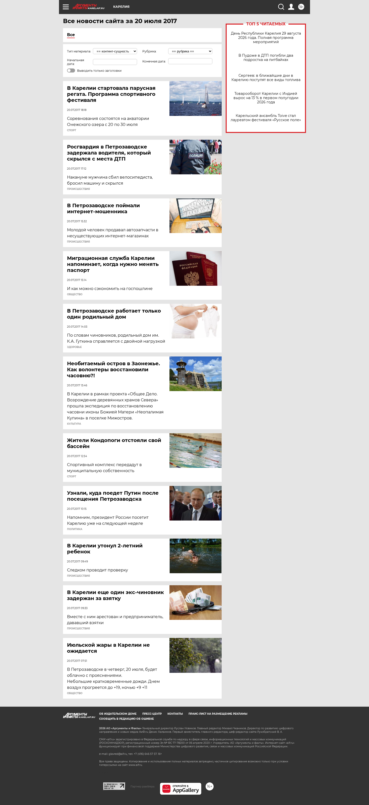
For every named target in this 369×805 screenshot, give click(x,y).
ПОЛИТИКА (74, 529)
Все (71, 34)
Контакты (175, 713)
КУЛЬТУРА (74, 424)
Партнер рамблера (142, 786)
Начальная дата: (75, 62)
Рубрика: (149, 51)
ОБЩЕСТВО (74, 294)
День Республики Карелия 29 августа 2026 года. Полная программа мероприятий (266, 37)
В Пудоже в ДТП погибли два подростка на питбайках (265, 57)
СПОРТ (71, 130)
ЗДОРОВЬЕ (74, 347)
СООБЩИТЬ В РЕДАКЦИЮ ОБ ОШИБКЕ (126, 718)
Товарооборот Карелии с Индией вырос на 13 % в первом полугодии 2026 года (265, 98)
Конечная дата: (154, 61)
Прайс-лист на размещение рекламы (218, 713)
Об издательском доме (118, 713)
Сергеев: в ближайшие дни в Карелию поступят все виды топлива (265, 78)
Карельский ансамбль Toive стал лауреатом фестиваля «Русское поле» (266, 118)
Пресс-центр (152, 713)
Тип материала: (79, 51)
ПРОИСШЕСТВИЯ (78, 189)
